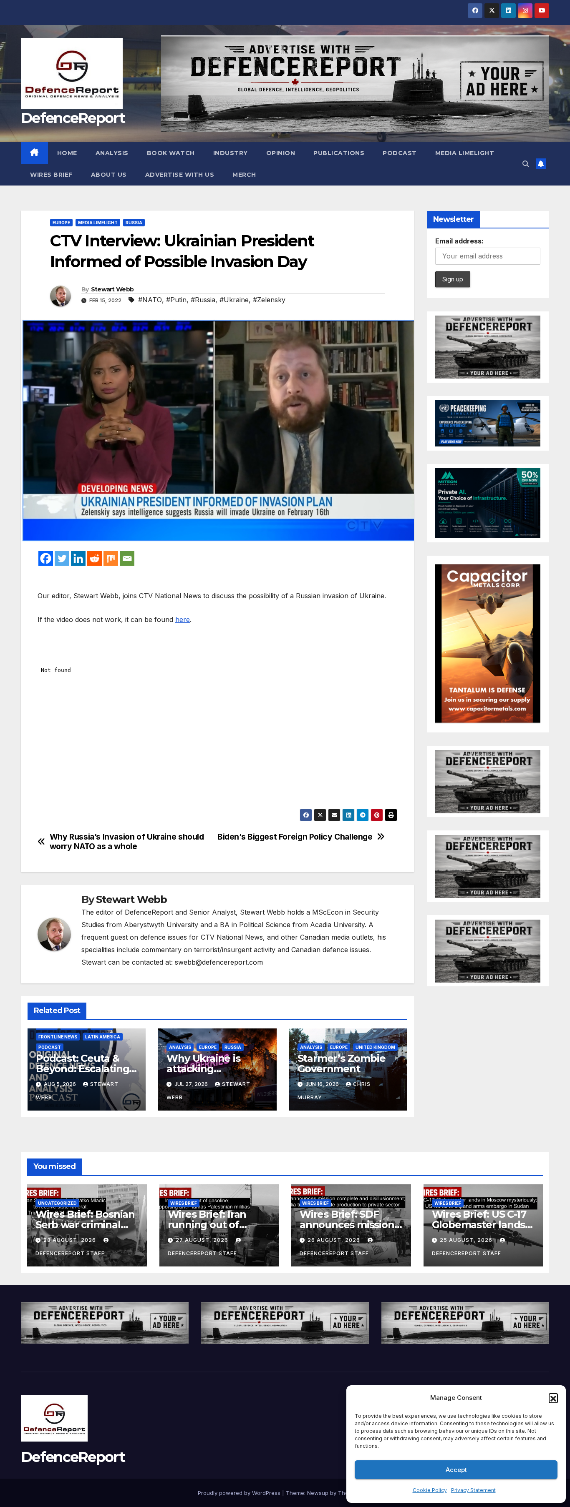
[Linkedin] (78, 558)
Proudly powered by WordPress (240, 1492)
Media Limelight (464, 153)
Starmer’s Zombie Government (342, 1063)
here (182, 619)
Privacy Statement (473, 1490)
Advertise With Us (179, 174)
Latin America (102, 1036)
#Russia (203, 300)
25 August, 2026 (467, 1240)
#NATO (150, 300)
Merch (244, 174)
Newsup (317, 1492)
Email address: (459, 241)
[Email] (127, 558)
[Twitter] (62, 558)
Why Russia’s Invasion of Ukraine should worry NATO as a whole (127, 841)
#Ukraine (234, 300)
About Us (109, 174)
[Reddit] (94, 558)
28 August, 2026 (70, 1240)
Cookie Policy (430, 1490)
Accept (456, 1470)
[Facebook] (45, 558)
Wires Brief (51, 174)
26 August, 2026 (335, 1240)
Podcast (400, 153)
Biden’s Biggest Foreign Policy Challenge (295, 837)
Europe (61, 222)
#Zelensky (269, 300)
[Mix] (110, 558)
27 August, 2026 (203, 1240)
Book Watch (171, 153)
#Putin (176, 300)
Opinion (280, 153)
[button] (553, 1398)
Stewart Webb (112, 289)
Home (67, 153)
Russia (134, 222)
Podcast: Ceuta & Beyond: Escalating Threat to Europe (82, 1068)
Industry (230, 153)
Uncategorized (57, 1203)
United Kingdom (375, 1047)
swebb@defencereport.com (219, 962)
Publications (338, 153)
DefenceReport (73, 118)
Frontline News (57, 1036)
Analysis (112, 153)
